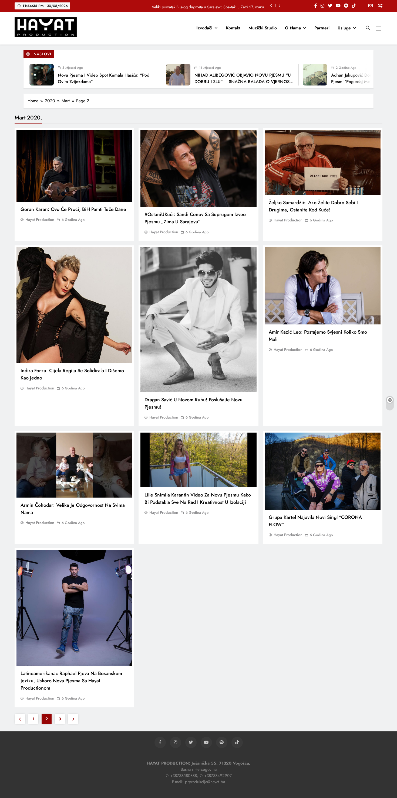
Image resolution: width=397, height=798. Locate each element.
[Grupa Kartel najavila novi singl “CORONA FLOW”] (323, 471)
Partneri (321, 28)
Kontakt (233, 28)
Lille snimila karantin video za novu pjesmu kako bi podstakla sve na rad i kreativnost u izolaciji (197, 498)
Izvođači (204, 28)
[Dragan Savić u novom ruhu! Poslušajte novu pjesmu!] (198, 319)
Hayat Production (39, 219)
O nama (293, 28)
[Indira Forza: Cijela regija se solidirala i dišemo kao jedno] (74, 305)
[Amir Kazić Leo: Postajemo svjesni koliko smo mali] (323, 285)
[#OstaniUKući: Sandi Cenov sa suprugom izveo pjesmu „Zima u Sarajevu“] (198, 168)
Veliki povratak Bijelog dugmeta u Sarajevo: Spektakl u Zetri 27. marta (208, 6)
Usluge (344, 28)
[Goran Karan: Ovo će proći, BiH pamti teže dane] (74, 166)
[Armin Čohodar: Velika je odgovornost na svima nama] (74, 465)
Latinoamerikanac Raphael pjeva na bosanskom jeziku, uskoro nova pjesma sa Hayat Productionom (71, 680)
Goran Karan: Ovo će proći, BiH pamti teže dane (73, 209)
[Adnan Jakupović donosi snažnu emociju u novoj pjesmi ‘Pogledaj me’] (296, 74)
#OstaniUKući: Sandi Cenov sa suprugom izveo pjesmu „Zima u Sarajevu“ (195, 218)
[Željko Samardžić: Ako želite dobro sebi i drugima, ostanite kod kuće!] (323, 162)
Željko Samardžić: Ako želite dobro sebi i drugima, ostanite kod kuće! (313, 206)
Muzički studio (262, 28)
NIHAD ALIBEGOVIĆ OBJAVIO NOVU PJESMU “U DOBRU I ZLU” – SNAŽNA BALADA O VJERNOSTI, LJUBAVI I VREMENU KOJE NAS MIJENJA (225, 81)
